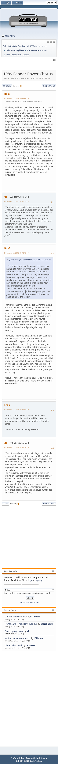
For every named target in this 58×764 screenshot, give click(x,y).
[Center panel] (51, 42)
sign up (39, 580)
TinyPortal (15, 758)
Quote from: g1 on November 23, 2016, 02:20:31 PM (30, 259)
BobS (7, 94)
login (30, 580)
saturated (35, 616)
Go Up (5, 504)
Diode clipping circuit (14, 631)
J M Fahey (38, 638)
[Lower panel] (53, 42)
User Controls (10, 571)
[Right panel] (48, 42)
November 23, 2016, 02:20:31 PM (16, 201)
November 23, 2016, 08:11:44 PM (16, 409)
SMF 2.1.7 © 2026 (22, 761)
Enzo (7, 405)
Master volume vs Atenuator (18, 638)
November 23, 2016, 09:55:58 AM (16, 98)
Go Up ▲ (43, 758)
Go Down (7, 86)
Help (22, 758)
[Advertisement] (14, 697)
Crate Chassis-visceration (16, 616)
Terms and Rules (32, 758)
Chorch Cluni (46, 624)
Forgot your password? (29, 602)
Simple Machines (36, 761)
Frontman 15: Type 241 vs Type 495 (21, 624)
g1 (28, 631)
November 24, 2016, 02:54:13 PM (16, 447)
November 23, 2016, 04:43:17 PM (16, 253)
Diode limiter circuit (13, 645)
